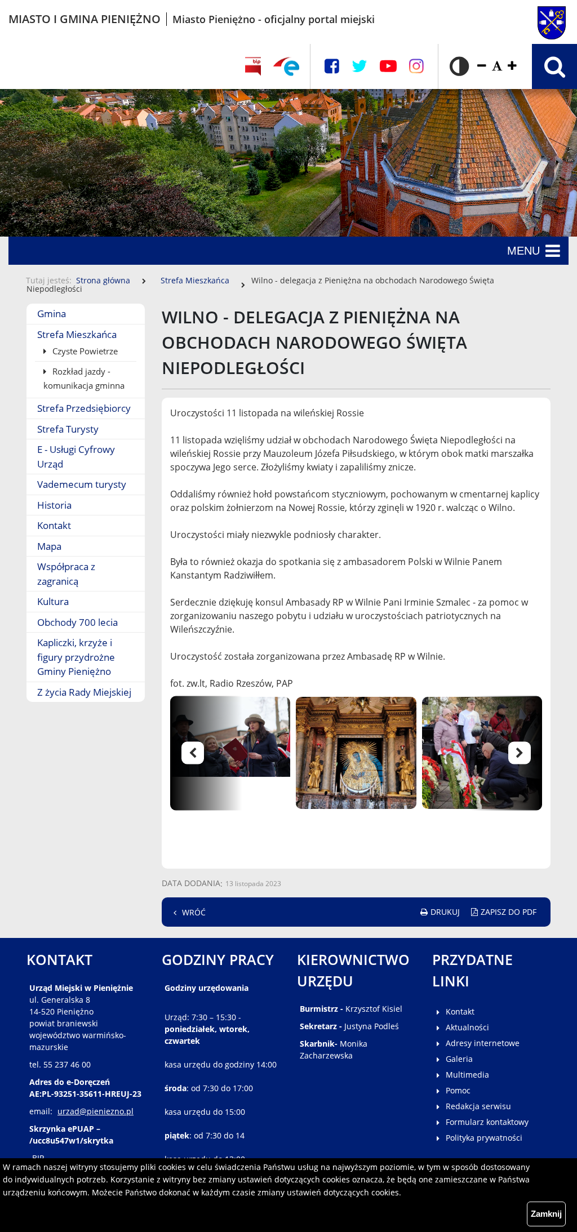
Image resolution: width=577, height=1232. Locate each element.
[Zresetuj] (497, 66)
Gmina (51, 313)
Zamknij (546, 1213)
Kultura (53, 601)
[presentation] (212, 753)
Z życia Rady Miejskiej (84, 692)
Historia (54, 505)
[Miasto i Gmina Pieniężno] (529, 19)
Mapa (49, 546)
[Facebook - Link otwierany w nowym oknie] (332, 66)
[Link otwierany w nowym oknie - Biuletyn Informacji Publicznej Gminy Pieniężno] (252, 66)
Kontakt (54, 525)
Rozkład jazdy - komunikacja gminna (84, 378)
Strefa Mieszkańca (195, 280)
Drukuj (445, 911)
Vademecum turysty (81, 484)
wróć (194, 912)
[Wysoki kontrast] (459, 66)
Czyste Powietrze (84, 351)
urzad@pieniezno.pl (95, 1111)
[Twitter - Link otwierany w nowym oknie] (359, 66)
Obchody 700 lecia (77, 622)
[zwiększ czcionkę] (512, 66)
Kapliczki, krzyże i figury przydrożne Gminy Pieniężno (76, 657)
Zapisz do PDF (508, 911)
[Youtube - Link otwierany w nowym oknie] (388, 66)
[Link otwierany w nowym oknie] (286, 66)
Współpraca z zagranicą (66, 574)
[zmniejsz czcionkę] (482, 66)
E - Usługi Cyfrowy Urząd (76, 456)
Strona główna (103, 280)
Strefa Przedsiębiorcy (84, 408)
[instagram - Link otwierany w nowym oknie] (416, 66)
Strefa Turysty (68, 428)
